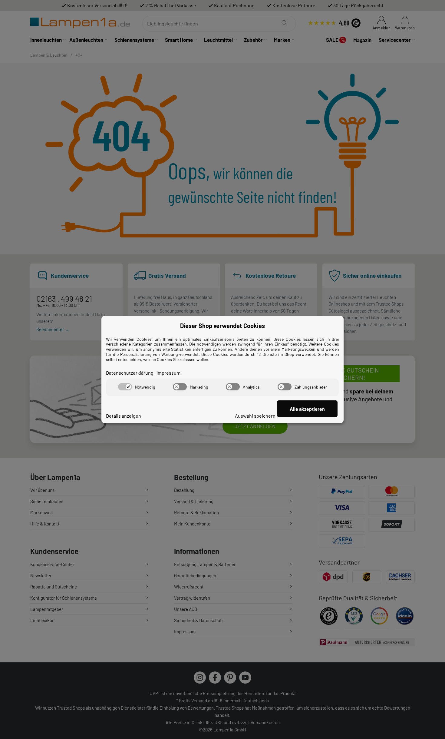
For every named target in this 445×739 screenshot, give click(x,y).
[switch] (125, 386)
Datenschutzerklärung (129, 373)
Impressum (168, 373)
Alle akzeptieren (307, 409)
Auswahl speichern (255, 416)
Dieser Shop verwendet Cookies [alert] (222, 325)
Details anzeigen (123, 416)
